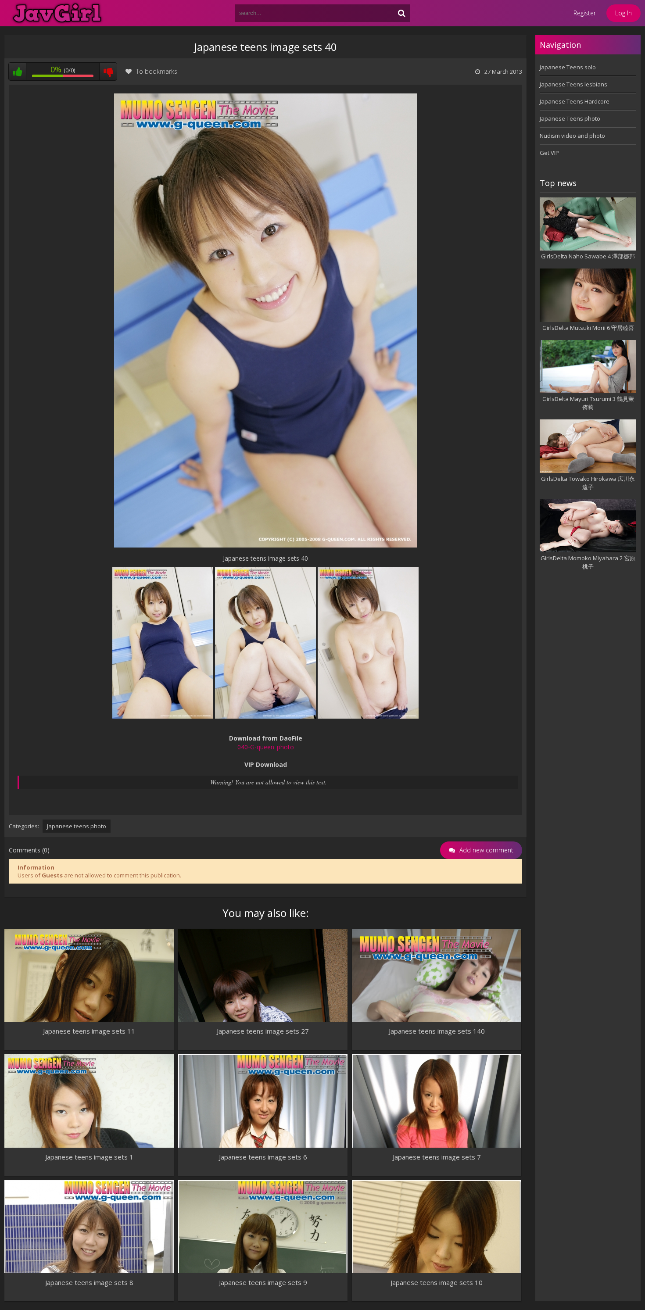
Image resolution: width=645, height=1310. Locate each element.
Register (584, 13)
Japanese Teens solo (568, 67)
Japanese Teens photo (570, 118)
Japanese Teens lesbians (573, 84)
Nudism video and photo (572, 136)
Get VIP (549, 153)
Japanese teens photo (76, 826)
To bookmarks (156, 71)
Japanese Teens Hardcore (574, 101)
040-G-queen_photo (265, 747)
